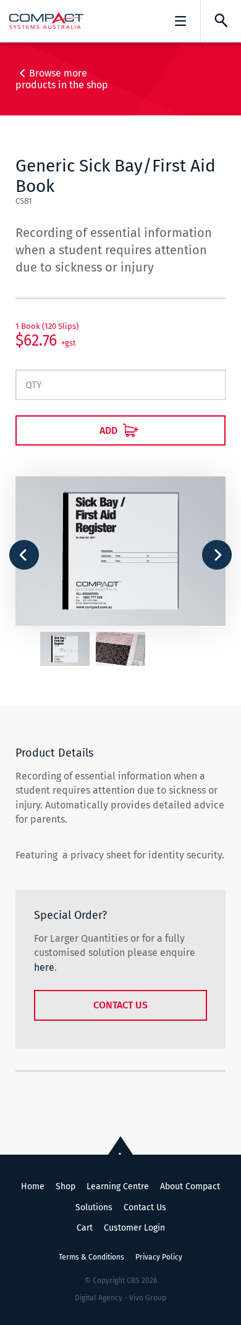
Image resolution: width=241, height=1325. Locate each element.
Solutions (93, 1207)
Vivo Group (147, 1298)
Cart (85, 1228)
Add (109, 430)
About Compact (190, 1186)
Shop (65, 1186)
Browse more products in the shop (61, 79)
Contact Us (120, 1005)
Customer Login (134, 1228)
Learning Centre (118, 1186)
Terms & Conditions (91, 1257)
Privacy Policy (158, 1257)
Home (32, 1186)
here (44, 967)
